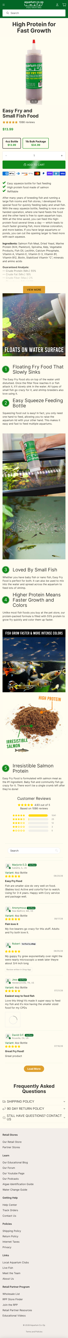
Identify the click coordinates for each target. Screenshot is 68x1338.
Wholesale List (11, 1293)
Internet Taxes (11, 1241)
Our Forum (9, 1167)
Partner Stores (11, 1147)
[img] (12, 876)
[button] (19, 815)
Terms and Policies (34, 1331)
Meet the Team (11, 1273)
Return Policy (10, 1236)
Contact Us (9, 1215)
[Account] (57, 4)
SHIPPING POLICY (20, 1101)
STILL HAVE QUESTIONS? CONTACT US (34, 1117)
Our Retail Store (12, 1141)
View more (34, 289)
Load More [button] (34, 1068)
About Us (8, 1278)
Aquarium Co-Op (37, 1325)
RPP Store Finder (13, 1299)
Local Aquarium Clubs (16, 1262)
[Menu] (3, 4)
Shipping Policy (12, 1230)
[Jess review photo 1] (12, 1019)
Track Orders (10, 1210)
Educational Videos (14, 1315)
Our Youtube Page (13, 1173)
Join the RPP (10, 1304)
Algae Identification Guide (18, 1184)
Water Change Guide (15, 1189)
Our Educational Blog (15, 1162)
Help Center (10, 1204)
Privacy (7, 1247)
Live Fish (8, 1267)
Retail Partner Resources (17, 1310)
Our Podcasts (11, 1178)
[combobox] (29, 13)
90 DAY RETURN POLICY (25, 1109)
